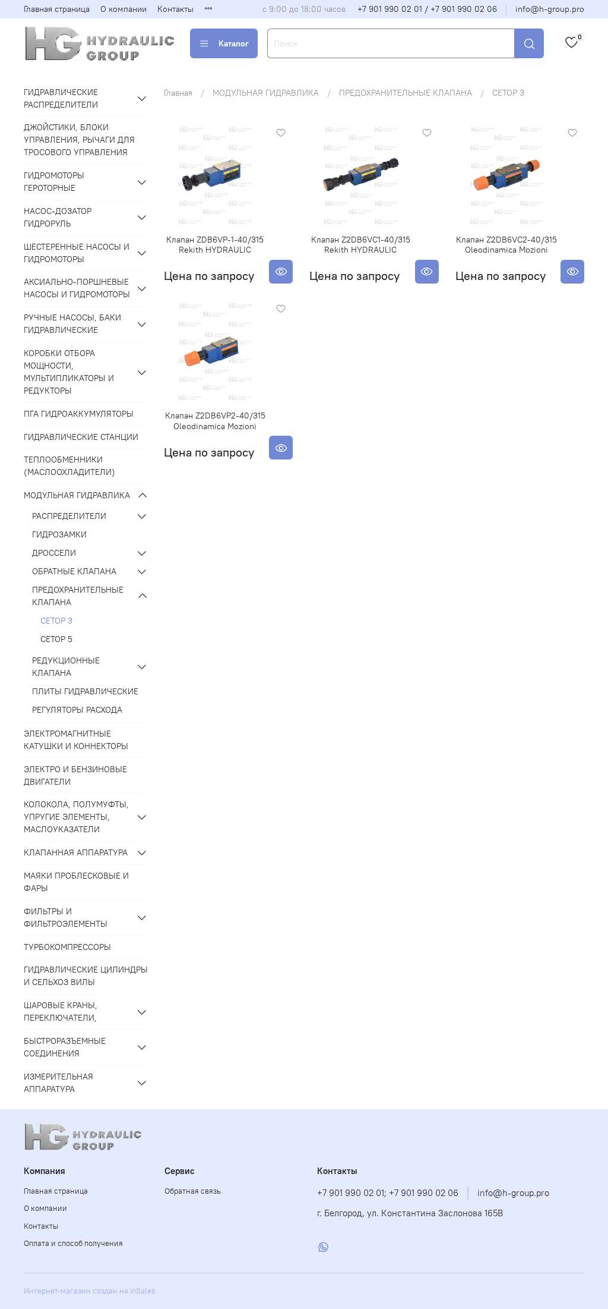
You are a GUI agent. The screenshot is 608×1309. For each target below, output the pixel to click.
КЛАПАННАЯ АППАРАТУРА (76, 852)
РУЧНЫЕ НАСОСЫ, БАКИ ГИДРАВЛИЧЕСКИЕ (72, 323)
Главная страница (57, 9)
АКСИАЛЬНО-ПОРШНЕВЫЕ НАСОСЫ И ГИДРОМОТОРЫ (77, 288)
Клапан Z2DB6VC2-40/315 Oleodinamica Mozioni (506, 245)
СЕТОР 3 (56, 620)
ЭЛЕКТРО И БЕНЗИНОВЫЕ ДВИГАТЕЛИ (75, 775)
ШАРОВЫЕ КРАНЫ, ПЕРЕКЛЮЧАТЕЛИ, (60, 1011)
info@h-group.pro (549, 9)
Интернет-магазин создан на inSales (89, 1290)
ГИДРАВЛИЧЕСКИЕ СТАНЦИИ (81, 437)
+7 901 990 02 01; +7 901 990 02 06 (387, 1192)
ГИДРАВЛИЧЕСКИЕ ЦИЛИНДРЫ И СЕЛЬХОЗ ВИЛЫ (86, 975)
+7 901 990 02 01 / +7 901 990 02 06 (427, 9)
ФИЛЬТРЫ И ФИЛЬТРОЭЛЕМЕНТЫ (65, 917)
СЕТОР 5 (56, 639)
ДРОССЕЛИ (54, 552)
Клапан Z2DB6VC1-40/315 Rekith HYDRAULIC (360, 245)
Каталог (233, 43)
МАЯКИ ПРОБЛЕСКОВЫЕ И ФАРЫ (76, 881)
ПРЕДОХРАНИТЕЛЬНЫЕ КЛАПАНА (405, 92)
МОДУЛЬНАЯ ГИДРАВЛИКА (266, 92)
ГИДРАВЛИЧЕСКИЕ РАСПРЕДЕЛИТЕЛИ (61, 98)
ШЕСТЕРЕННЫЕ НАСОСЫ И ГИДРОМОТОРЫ (76, 253)
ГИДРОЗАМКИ (59, 534)
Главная (178, 92)
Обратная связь (192, 1191)
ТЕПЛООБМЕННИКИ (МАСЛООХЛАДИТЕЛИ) (69, 465)
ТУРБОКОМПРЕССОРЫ (67, 947)
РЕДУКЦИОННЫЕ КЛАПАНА (66, 666)
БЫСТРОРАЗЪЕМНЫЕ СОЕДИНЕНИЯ (65, 1047)
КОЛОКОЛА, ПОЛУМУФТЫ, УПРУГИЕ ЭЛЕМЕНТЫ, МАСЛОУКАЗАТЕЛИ (76, 817)
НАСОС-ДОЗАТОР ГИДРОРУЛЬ (57, 217)
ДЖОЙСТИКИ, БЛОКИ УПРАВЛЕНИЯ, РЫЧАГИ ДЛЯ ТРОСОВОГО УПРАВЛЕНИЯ (79, 140)
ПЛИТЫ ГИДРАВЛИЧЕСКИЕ (85, 691)
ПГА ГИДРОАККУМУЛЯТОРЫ (79, 413)
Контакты (175, 9)
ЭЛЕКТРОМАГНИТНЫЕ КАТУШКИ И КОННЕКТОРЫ (76, 739)
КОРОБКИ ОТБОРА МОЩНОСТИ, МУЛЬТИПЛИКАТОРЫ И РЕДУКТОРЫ (69, 372)
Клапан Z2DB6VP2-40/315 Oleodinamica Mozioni (215, 421)
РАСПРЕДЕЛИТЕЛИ (69, 516)
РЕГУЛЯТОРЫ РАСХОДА (77, 709)
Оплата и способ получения (73, 1243)
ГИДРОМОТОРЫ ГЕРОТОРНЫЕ (54, 181)
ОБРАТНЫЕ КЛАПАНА (74, 571)
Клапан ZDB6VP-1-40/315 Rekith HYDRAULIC (215, 245)
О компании (123, 9)
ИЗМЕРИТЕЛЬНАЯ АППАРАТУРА (58, 1082)
